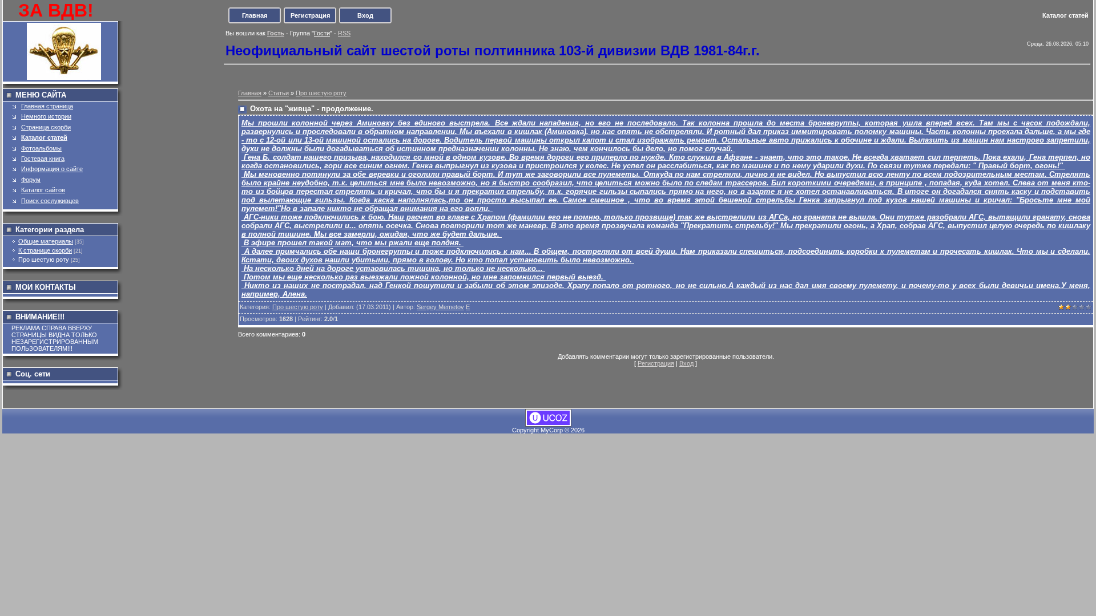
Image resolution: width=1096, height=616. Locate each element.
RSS (344, 33)
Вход (365, 15)
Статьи (278, 93)
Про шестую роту (43, 259)
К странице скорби (45, 250)
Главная (254, 15)
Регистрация (310, 15)
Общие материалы (45, 241)
